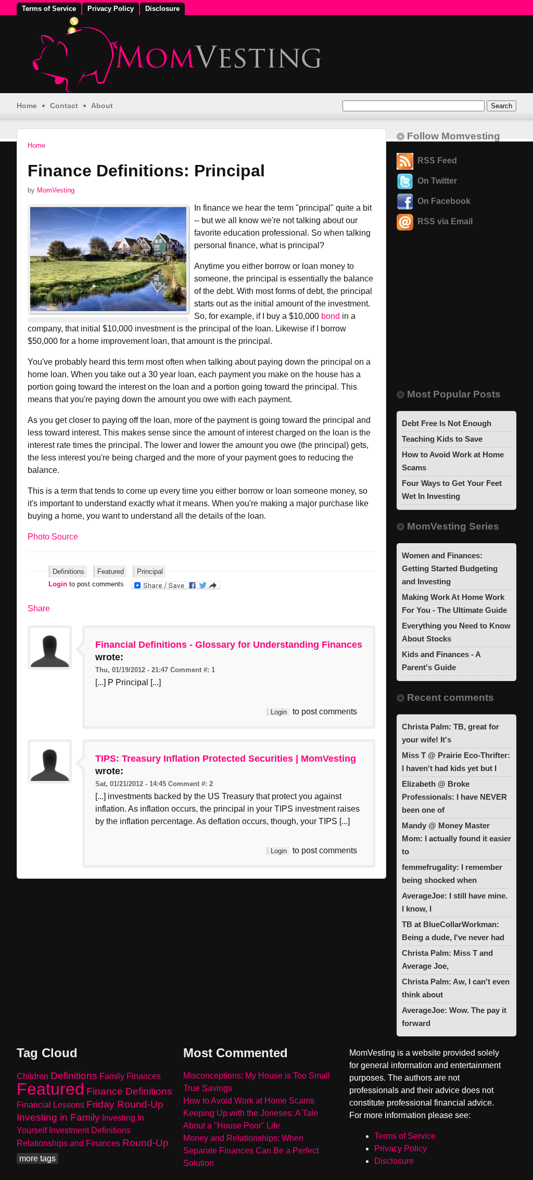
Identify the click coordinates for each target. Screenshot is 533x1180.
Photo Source (53, 536)
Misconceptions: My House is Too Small (256, 1075)
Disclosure (162, 8)
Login (57, 584)
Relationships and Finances (68, 1143)
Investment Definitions (90, 1130)
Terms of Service (49, 8)
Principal (150, 571)
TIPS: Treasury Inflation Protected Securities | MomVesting (225, 758)
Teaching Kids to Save (442, 438)
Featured (110, 571)
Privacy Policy (110, 8)
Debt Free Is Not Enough (446, 423)
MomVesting (55, 190)
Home (27, 105)
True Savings (207, 1088)
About (102, 105)
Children (32, 1076)
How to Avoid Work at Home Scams (248, 1100)
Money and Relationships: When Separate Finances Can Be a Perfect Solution (251, 1151)
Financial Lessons (50, 1104)
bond (330, 316)
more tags (37, 1158)
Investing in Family (58, 1117)
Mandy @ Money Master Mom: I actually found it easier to (456, 838)
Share (39, 608)
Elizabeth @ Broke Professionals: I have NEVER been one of (454, 796)
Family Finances (130, 1076)
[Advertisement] (451, 318)
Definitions (68, 571)
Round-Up (145, 1142)
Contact (64, 105)
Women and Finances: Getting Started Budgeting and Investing (450, 568)
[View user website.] (50, 666)
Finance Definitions (129, 1091)
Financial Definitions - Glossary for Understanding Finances (228, 644)
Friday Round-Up (124, 1104)
